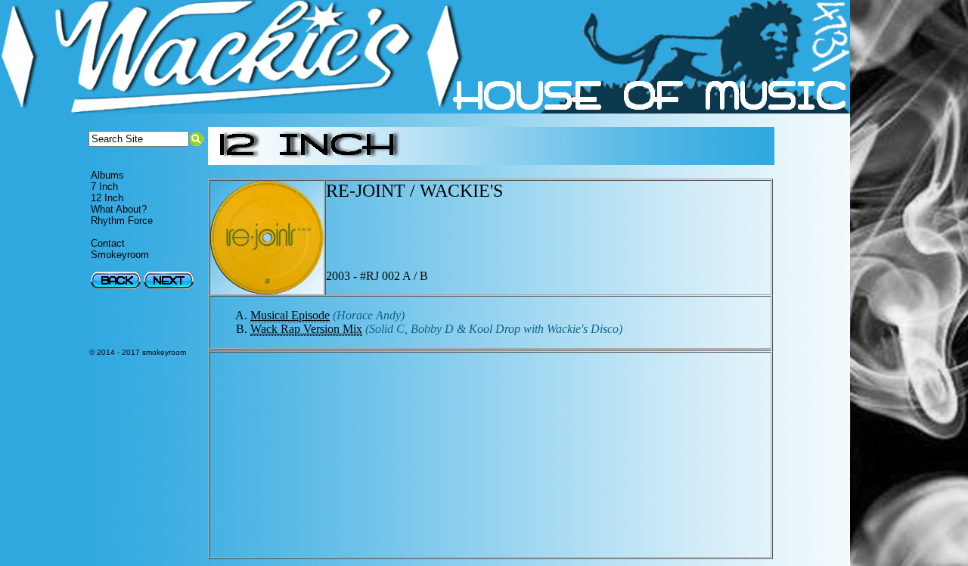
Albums (107, 175)
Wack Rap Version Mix (306, 328)
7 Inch (104, 186)
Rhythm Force (122, 220)
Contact (108, 243)
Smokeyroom (120, 254)
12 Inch (107, 198)
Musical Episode (290, 315)
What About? (119, 209)
